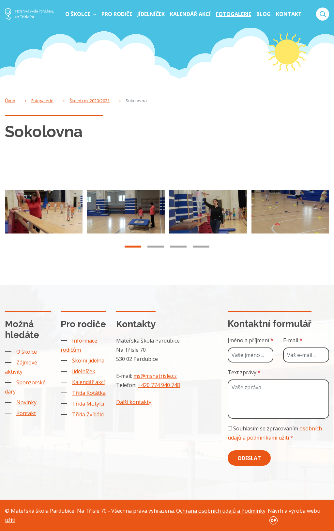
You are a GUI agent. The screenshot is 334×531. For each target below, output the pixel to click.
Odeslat (249, 458)
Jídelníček (83, 371)
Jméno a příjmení (250, 340)
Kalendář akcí (88, 382)
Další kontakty (133, 402)
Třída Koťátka (89, 392)
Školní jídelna (88, 360)
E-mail (292, 340)
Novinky (26, 402)
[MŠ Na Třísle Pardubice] (29, 13)
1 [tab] (133, 247)
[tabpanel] (44, 211)
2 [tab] (155, 247)
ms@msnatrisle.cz (155, 375)
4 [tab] (201, 247)
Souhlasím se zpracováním (275, 433)
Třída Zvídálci (88, 414)
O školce (26, 351)
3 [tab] (178, 247)
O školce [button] (78, 14)
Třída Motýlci (88, 403)
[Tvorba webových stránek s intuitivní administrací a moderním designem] (273, 519)
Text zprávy (244, 372)
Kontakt (26, 413)
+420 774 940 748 (159, 385)
